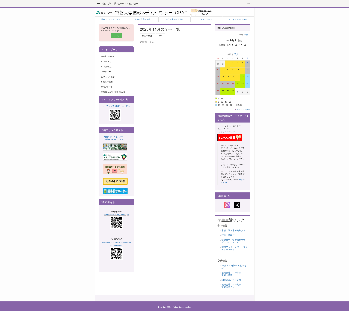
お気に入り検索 (108, 76)
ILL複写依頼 (106, 61)
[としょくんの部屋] (229, 137)
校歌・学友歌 (228, 235)
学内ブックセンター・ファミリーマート (235, 248)
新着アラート (107, 86)
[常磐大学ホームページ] (104, 12)
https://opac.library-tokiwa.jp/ (116, 214)
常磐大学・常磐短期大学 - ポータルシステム (234, 241)
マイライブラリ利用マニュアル (116, 106)
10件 (160, 35)
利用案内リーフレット (113, 139)
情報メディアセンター (113, 136)
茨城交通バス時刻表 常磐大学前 (237, 274)
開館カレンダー (243, 109)
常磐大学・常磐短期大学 (234, 230)
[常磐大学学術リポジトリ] (115, 156)
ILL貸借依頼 (106, 66)
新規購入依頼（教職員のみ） (113, 91)
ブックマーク (107, 71)
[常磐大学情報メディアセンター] (115, 146)
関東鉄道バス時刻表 (231, 279)
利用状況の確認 (108, 56)
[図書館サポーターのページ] (115, 190)
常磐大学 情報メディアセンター (120, 3)
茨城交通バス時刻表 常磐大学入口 (235, 285)
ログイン (249, 3)
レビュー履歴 (107, 81)
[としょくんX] (237, 204)
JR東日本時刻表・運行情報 (234, 266)
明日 (246, 34)
